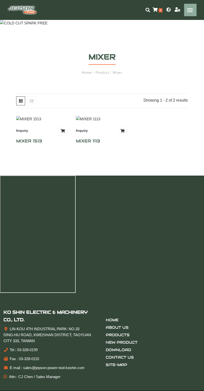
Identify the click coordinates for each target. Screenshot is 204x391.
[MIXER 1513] (42, 119)
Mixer (116, 72)
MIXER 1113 (88, 141)
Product (102, 72)
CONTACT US (120, 357)
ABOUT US (117, 327)
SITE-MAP (116, 364)
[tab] (20, 100)
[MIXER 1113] (102, 119)
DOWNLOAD (118, 349)
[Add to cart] (62, 130)
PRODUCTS (118, 334)
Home (87, 72)
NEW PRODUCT (122, 342)
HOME (112, 320)
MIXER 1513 (29, 141)
